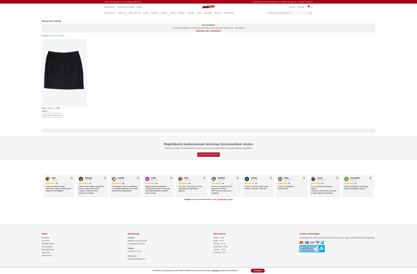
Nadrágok (181, 13)
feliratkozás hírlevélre (208, 154)
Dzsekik (146, 13)
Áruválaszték (47, 246)
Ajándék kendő (109, 7)
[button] (373, 185)
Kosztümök (155, 13)
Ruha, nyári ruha (135, 13)
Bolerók (173, 13)
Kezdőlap (45, 36)
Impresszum (47, 255)
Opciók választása (53, 115)
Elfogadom (257, 271)
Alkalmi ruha (122, 13)
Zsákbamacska (229, 13)
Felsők (198, 13)
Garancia (292, 7)
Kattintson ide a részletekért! (208, 31)
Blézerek (164, 13)
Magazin (139, 7)
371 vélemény (222, 199)
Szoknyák (190, 13)
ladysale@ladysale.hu (136, 259)
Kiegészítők (208, 13)
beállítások (216, 271)
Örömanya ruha (109, 13)
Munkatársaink (48, 249)
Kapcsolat (300, 7)
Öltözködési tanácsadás (125, 7)
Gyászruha (218, 13)
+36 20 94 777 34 (134, 251)
